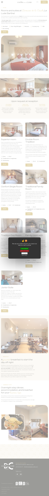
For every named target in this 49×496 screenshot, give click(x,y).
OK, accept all (25, 248)
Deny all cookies (24, 250)
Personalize (24, 253)
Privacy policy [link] (24, 255)
